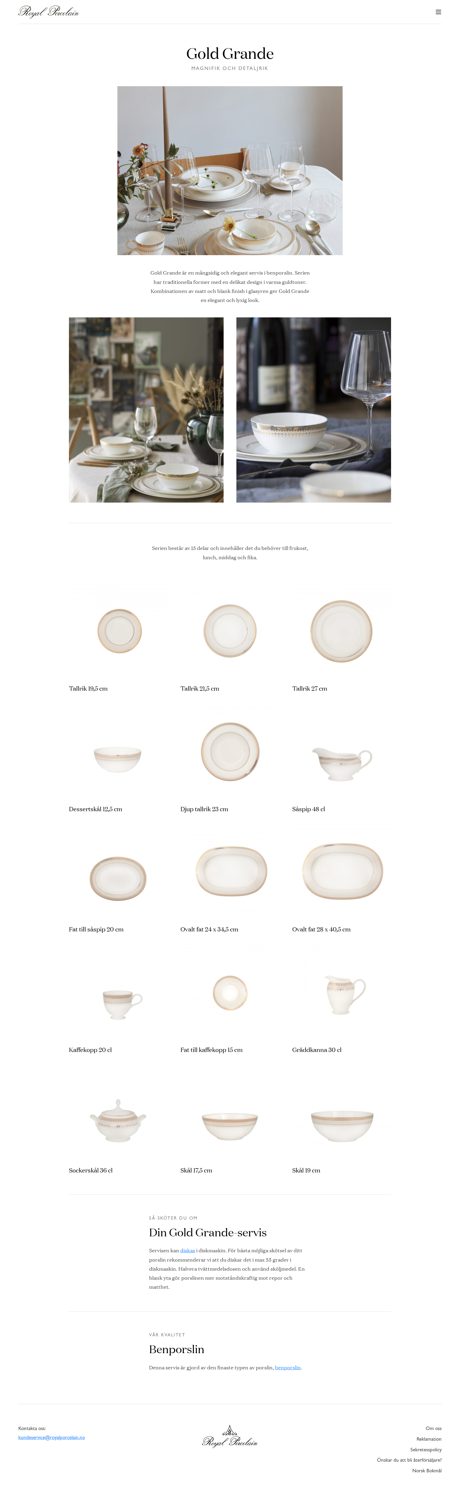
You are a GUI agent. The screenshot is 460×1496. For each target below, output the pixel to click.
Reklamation (429, 1439)
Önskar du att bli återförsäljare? (409, 1460)
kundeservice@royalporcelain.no (51, 1437)
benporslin (288, 1367)
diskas (187, 1250)
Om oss (434, 1428)
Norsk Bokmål (427, 1471)
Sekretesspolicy (426, 1450)
